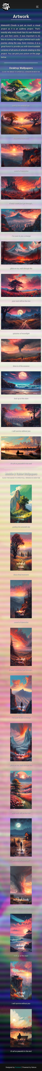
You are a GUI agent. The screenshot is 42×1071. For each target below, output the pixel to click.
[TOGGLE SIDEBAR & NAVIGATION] (38, 6)
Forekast (18, 1067)
